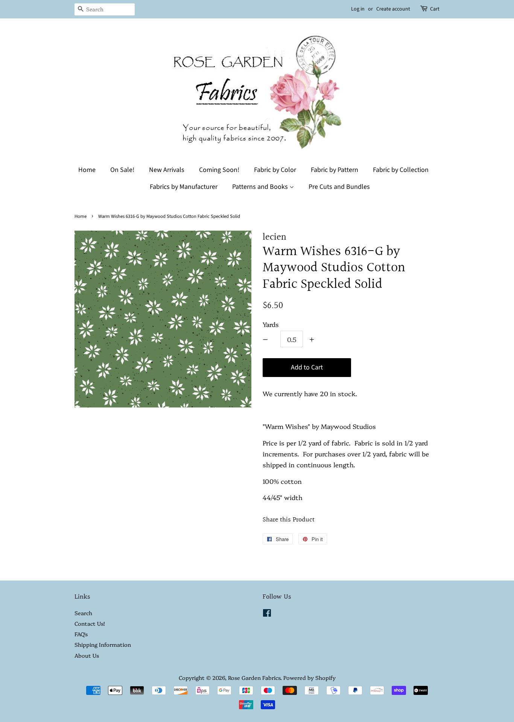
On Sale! (122, 170)
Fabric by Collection (401, 170)
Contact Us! (90, 623)
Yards (271, 324)
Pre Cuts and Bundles (339, 187)
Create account (393, 9)
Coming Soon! (219, 170)
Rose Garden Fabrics (254, 677)
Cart (434, 9)
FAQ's (81, 634)
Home (87, 170)
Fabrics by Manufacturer (183, 187)
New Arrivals (166, 170)
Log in (358, 9)
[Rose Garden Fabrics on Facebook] (267, 614)
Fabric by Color (275, 170)
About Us (87, 655)
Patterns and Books (260, 187)
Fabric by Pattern (334, 170)
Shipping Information (103, 644)
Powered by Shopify (309, 677)
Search (83, 613)
